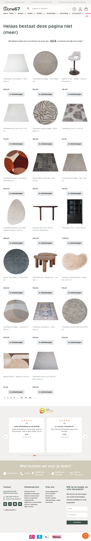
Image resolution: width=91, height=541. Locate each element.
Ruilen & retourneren (31, 496)
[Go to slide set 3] (25, 455)
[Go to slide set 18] (57, 455)
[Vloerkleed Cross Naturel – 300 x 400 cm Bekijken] (16, 63)
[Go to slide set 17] (55, 455)
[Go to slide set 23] (67, 455)
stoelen (20, 13)
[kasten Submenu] (34, 13)
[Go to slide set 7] (34, 455)
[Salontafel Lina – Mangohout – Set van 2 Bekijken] (45, 261)
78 (22, 398)
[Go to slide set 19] (59, 455)
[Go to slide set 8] (37, 455)
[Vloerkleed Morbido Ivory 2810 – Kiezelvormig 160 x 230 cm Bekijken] (16, 212)
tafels (11, 13)
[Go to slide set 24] (69, 455)
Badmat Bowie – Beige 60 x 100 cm (16, 376)
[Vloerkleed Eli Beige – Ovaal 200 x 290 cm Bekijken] (16, 311)
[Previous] (5, 436)
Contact (27, 473)
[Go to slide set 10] (41, 455)
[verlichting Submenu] (69, 13)
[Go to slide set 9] (39, 455)
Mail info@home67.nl (13, 499)
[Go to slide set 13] (47, 455)
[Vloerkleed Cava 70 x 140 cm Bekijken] (75, 112)
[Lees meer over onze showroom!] (33, 473)
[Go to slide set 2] (23, 455)
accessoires (76, 13)
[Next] (85, 436)
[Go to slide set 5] (29, 455)
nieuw (5, 13)
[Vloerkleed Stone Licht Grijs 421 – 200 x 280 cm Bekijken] (45, 361)
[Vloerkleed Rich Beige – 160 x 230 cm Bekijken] (75, 162)
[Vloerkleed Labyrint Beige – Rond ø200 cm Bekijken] (45, 112)
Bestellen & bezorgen (32, 493)
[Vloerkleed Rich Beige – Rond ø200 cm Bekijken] (45, 63)
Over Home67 (50, 493)
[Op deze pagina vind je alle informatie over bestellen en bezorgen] (52, 473)
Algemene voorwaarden (33, 502)
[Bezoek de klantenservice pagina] (4, 473)
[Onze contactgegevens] (21, 473)
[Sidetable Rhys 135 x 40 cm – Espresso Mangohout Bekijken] (45, 212)
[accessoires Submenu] (83, 13)
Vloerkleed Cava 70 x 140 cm (72, 128)
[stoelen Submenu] (25, 13)
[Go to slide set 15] (51, 455)
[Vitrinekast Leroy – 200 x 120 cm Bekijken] (75, 212)
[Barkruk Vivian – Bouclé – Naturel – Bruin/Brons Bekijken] (75, 63)
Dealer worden (51, 498)
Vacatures (49, 502)
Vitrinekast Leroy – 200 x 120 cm (74, 228)
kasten (30, 13)
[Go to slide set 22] (65, 455)
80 (30, 398)
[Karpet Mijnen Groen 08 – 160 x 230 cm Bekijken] (45, 162)
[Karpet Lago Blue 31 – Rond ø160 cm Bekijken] (16, 261)
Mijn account (28, 506)
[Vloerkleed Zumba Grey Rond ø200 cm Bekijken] (75, 311)
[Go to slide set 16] (53, 455)
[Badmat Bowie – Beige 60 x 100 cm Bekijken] (16, 361)
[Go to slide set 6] (31, 455)
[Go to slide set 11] (43, 455)
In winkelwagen (16, 94)
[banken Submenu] (44, 13)
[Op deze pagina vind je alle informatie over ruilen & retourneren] (71, 473)
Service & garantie (30, 498)
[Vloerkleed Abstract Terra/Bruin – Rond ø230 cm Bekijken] (16, 162)
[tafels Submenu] (15, 13)
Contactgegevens (52, 491)
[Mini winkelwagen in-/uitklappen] (86, 9)
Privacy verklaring (30, 504)
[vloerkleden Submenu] (57, 13)
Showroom (49, 496)
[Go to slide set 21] (63, 455)
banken (39, 13)
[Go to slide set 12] (45, 455)
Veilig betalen (29, 500)
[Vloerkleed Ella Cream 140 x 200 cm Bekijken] (16, 112)
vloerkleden (51, 13)
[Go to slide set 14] (49, 455)
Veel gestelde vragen (53, 500)
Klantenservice (13, 473)
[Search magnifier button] (28, 8)
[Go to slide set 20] (61, 455)
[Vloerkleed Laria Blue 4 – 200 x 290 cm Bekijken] (45, 311)
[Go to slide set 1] (21, 455)
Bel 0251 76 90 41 (12, 497)
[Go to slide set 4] (27, 455)
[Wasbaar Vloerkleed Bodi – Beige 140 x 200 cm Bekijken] (75, 261)
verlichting (64, 13)
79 (26, 398)
